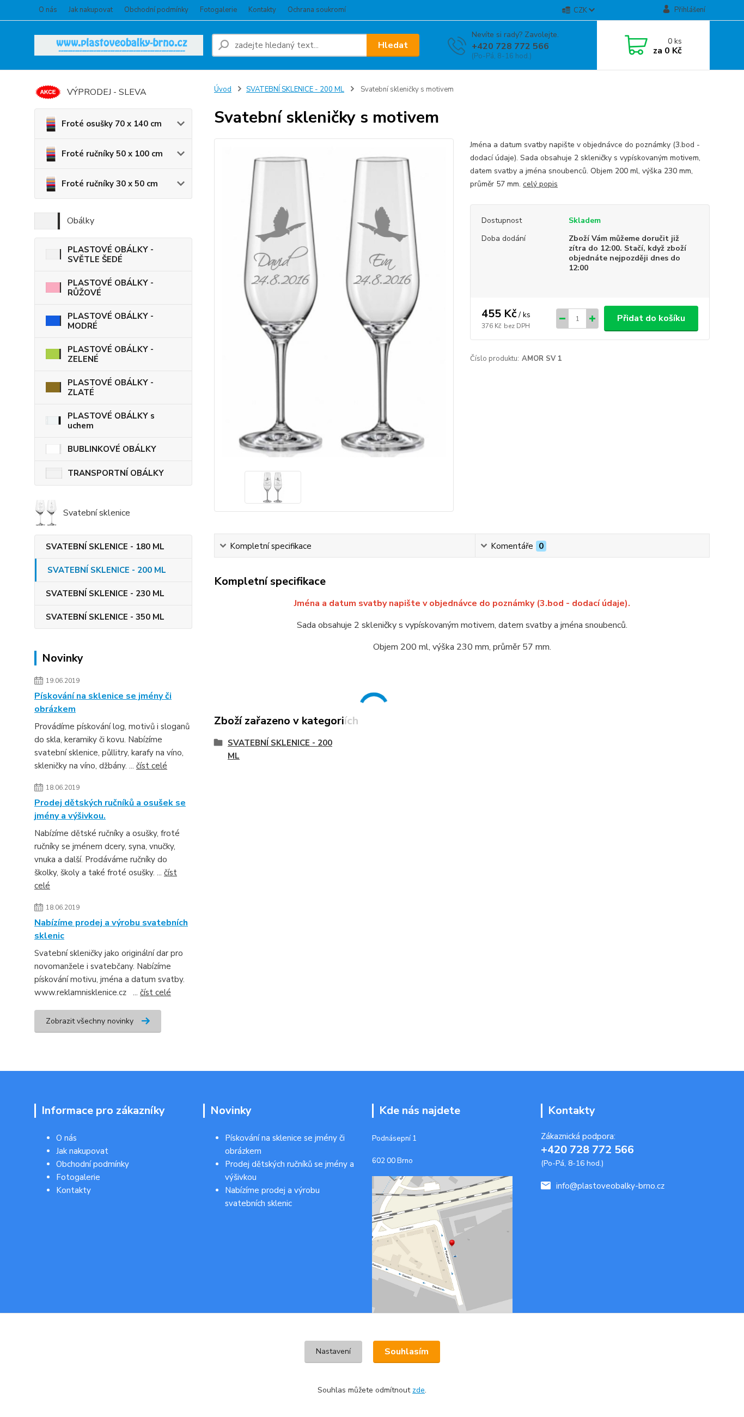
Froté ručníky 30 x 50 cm (110, 183)
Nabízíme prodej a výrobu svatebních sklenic (111, 929)
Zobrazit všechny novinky (89, 1021)
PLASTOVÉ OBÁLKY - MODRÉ (111, 321)
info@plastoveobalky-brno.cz (610, 1185)
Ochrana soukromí (317, 10)
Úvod (222, 89)
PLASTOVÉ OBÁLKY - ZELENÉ (111, 354)
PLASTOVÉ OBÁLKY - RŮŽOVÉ (111, 287)
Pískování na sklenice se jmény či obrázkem (103, 702)
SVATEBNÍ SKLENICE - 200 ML (106, 570)
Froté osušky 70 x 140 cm (112, 123)
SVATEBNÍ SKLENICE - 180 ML (105, 546)
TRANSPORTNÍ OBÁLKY (116, 473)
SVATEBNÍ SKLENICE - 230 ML (105, 593)
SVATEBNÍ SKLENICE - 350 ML (105, 616)
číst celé (151, 765)
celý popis (540, 184)
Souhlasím (407, 1352)
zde (418, 1390)
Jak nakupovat (91, 10)
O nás (48, 10)
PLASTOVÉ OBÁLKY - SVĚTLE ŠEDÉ (111, 254)
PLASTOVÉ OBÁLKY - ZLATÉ (111, 387)
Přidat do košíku (651, 318)
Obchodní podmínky (156, 10)
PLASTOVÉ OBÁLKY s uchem (111, 420)
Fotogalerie (218, 10)
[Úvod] (118, 45)
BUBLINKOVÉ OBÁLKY (112, 449)
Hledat (393, 45)
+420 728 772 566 (510, 46)
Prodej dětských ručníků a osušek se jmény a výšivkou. (110, 809)
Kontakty (262, 10)
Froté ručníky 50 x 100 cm (112, 153)
